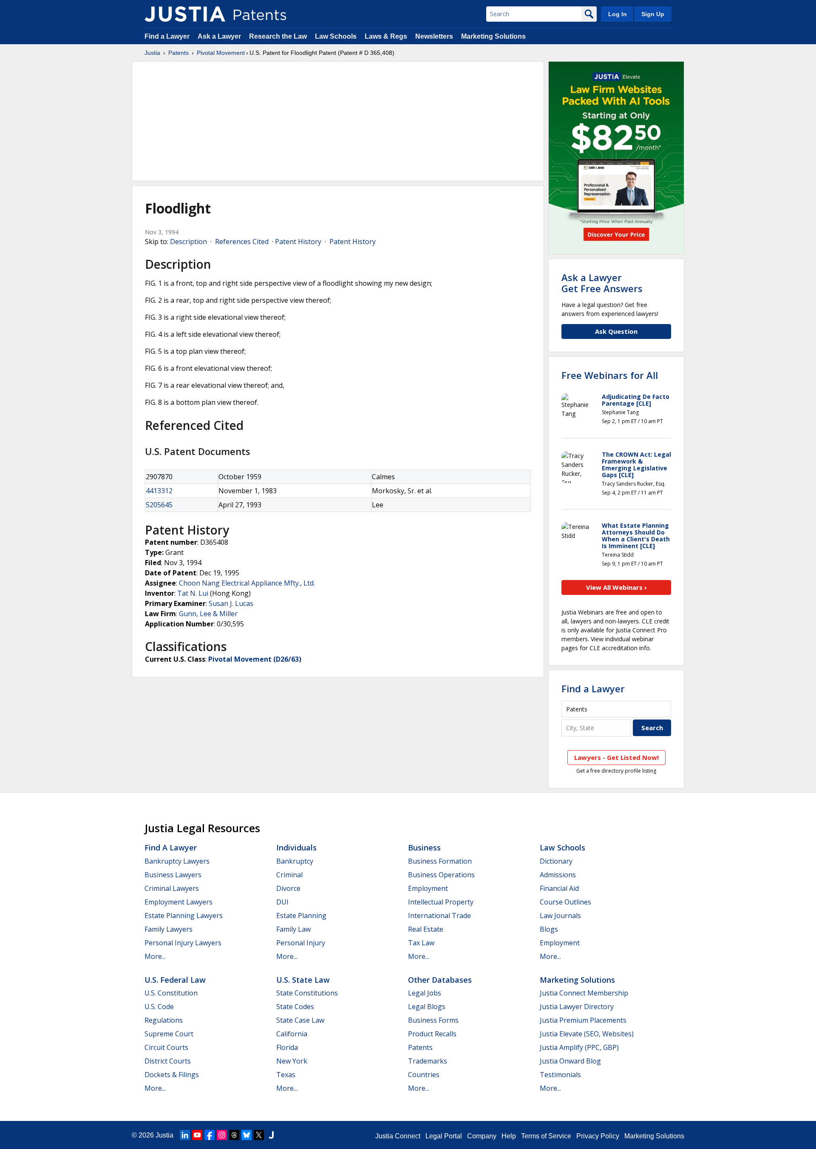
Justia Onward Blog (570, 1061)
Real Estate (425, 929)
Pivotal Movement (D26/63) (254, 659)
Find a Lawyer (167, 36)
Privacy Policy (597, 1136)
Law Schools (336, 36)
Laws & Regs (386, 36)
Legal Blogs (426, 1006)
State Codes (295, 1006)
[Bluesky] (246, 1135)
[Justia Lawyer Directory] (271, 1135)
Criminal (289, 874)
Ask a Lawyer (219, 36)
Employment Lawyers (178, 902)
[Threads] (234, 1135)
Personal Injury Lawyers (182, 942)
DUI (282, 902)
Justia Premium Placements (583, 1020)
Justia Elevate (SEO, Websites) (587, 1033)
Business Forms (433, 1020)
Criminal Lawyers (171, 888)
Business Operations (441, 874)
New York (291, 1061)
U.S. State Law (303, 980)
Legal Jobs (424, 993)
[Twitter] (259, 1135)
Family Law (293, 929)
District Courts (167, 1061)
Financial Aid (559, 888)
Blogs (549, 929)
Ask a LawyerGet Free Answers (602, 283)
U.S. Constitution (171, 993)
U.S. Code (159, 1006)
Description (188, 241)
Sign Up (652, 14)
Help (509, 1136)
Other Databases (440, 980)
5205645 (159, 504)
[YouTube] (197, 1135)
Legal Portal (443, 1136)
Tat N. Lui (192, 593)
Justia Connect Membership (584, 993)
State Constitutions (307, 993)
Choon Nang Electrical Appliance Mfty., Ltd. (247, 583)
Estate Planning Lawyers (183, 915)
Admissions (558, 874)
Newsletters (434, 36)
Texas (285, 1074)
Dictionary (556, 861)
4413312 (159, 490)
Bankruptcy (294, 861)
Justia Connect (397, 1136)
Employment (428, 888)
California (291, 1033)
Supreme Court (168, 1033)
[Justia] (184, 14)
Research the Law (278, 36)
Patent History (298, 241)
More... (155, 956)
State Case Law (300, 1020)
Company (481, 1136)
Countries (423, 1074)
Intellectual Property (440, 902)
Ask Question (616, 331)
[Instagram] (222, 1135)
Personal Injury (300, 942)
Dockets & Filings (171, 1074)
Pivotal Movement (221, 52)
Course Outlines (565, 902)
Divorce (288, 888)
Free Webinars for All (609, 375)
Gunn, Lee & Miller (208, 613)
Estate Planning (301, 915)
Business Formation (440, 861)
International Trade (439, 915)
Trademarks (427, 1061)
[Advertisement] (338, 121)
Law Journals (560, 915)
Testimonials (560, 1074)
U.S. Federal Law (175, 980)
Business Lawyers (172, 874)
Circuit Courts (166, 1047)
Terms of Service (546, 1136)
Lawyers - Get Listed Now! (616, 757)
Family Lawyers (168, 929)
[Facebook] (209, 1135)
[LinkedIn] (185, 1135)
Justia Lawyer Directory (577, 1006)
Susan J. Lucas (231, 603)
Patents (178, 52)
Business (424, 847)
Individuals (296, 847)
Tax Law (421, 942)
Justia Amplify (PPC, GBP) (579, 1047)
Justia (152, 52)
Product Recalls (432, 1033)
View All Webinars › (616, 587)
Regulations (163, 1020)
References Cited (242, 241)
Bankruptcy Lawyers (177, 861)
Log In (617, 14)
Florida (287, 1047)
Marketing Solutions (493, 36)
